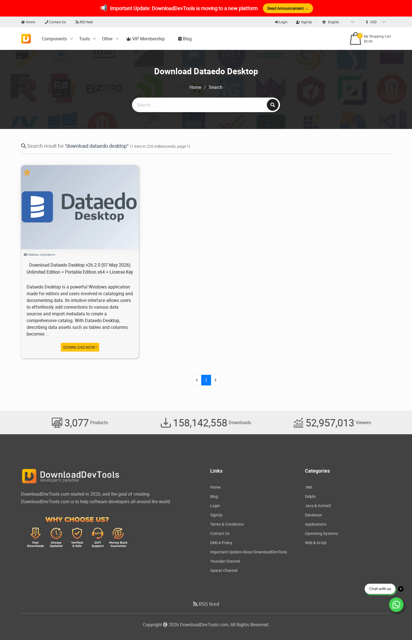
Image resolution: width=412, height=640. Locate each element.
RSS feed (86, 22)
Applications (47, 255)
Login (283, 22)
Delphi (310, 496)
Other (107, 39)
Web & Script (316, 542)
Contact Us (57, 22)
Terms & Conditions (227, 524)
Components (54, 39)
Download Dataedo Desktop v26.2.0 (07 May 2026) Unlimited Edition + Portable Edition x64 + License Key (80, 268)
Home (30, 22)
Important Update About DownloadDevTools (248, 551)
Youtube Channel (225, 561)
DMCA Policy (221, 542)
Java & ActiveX (318, 505)
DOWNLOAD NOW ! (80, 347)
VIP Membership (148, 39)
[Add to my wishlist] (73, 200)
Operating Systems (321, 533)
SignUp (306, 22)
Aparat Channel (223, 570)
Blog (187, 39)
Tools (84, 39)
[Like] (85, 200)
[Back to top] (397, 625)
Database (33, 255)
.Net (308, 487)
